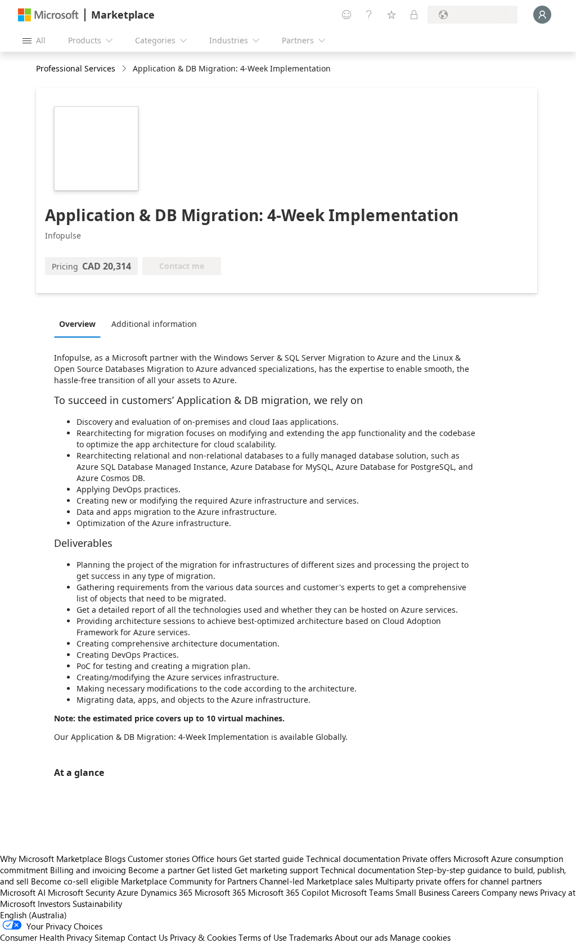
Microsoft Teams (362, 892)
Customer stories (159, 858)
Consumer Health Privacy (46, 937)
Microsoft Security (81, 892)
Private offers (426, 858)
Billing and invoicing (88, 869)
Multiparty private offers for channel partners (458, 881)
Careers (465, 892)
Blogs (115, 858)
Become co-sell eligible (75, 881)
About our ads (361, 937)
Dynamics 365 (166, 892)
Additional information (154, 323)
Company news (510, 892)
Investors (54, 903)
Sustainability (97, 903)
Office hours (214, 858)
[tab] (80, 323)
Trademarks (310, 937)
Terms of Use (262, 937)
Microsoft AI (23, 892)
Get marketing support (276, 869)
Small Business (422, 892)
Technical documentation (353, 858)
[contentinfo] (125, 69)
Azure (127, 892)
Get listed (214, 869)
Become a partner (161, 869)
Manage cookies (420, 937)
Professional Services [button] (75, 68)
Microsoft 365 (220, 892)
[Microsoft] (48, 14)
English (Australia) (33, 914)
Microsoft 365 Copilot (288, 892)
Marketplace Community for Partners (189, 881)
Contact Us (148, 937)
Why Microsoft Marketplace (51, 858)
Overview (77, 323)
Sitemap (109, 937)
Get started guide (271, 858)
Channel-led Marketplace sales (316, 881)
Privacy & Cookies (203, 937)
